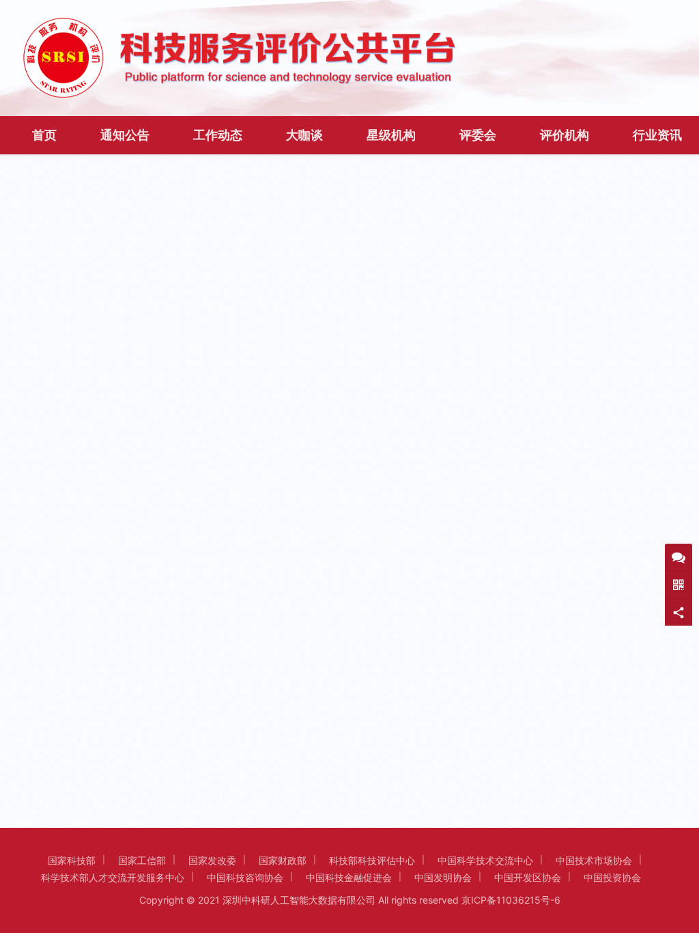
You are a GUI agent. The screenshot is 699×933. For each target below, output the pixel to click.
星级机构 (391, 135)
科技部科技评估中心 (372, 860)
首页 (44, 135)
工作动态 (217, 135)
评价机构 (564, 135)
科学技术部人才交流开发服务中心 (112, 877)
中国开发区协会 (527, 877)
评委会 (477, 135)
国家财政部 (282, 860)
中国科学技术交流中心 (485, 860)
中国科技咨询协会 (245, 877)
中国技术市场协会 (594, 860)
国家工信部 (142, 860)
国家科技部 (72, 860)
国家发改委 (212, 860)
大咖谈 (304, 135)
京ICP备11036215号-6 (510, 900)
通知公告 (124, 135)
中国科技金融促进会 (349, 877)
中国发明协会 (443, 877)
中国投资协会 (612, 877)
